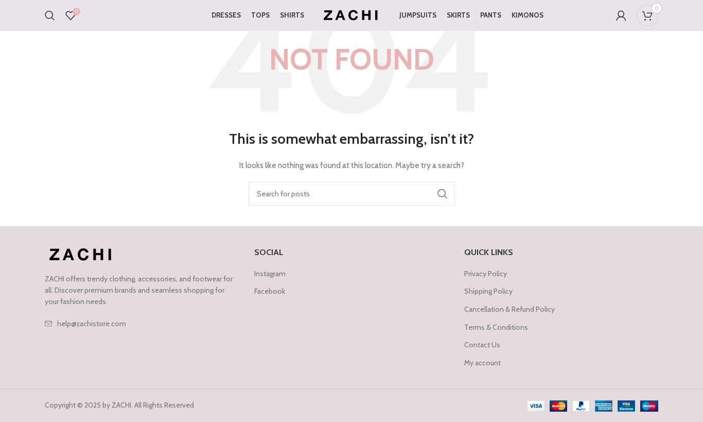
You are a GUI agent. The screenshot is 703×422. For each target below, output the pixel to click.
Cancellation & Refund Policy (509, 309)
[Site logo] (352, 14)
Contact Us (482, 344)
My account (482, 362)
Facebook (269, 291)
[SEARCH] (442, 194)
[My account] (621, 15)
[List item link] (142, 323)
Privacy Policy (485, 273)
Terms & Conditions (496, 327)
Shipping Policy (488, 291)
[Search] (50, 15)
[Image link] (81, 254)
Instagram (270, 273)
